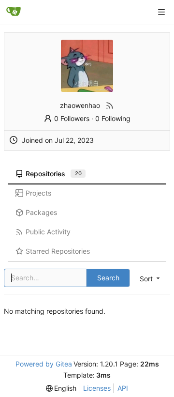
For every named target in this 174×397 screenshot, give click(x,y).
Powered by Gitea (43, 364)
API (122, 388)
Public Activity (48, 232)
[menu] (61, 388)
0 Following (112, 118)
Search (108, 278)
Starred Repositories (58, 251)
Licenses (97, 388)
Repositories (54, 173)
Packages (41, 212)
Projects (38, 193)
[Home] (13, 12)
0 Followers (71, 118)
